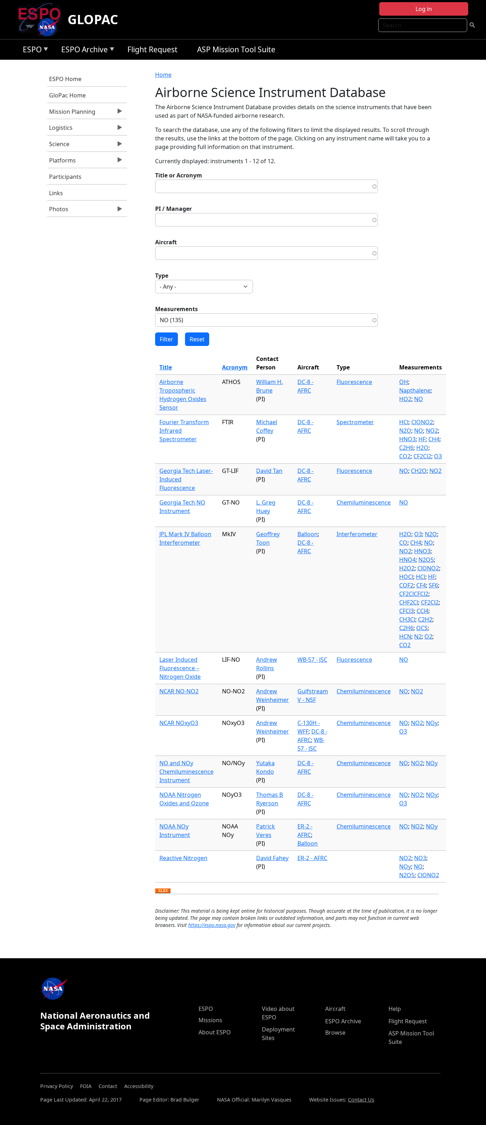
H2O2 (406, 568)
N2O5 (426, 560)
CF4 (421, 585)
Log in (424, 9)
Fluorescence (354, 382)
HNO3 (407, 439)
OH (403, 382)
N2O (405, 430)
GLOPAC (93, 19)
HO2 (405, 399)
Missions (210, 1020)
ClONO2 (422, 422)
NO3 (420, 858)
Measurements (176, 309)
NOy (432, 723)
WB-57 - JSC (312, 659)
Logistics (60, 129)
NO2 (432, 430)
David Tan (269, 471)
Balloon (307, 534)
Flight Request (152, 49)
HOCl (406, 577)
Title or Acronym (178, 175)
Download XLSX (162, 891)
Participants (65, 177)
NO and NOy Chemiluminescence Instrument (186, 771)
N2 (418, 636)
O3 (438, 456)
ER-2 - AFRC (312, 858)
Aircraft (166, 242)
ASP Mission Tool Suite (236, 49)
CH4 (433, 439)
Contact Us (361, 1099)
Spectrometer (355, 422)
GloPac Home (67, 95)
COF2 (406, 585)
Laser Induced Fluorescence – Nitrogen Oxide (180, 668)
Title (165, 367)
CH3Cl (407, 619)
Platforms (61, 162)
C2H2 (425, 619)
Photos (57, 211)
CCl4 (422, 611)
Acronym (235, 367)
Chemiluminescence (364, 502)
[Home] (42, 19)
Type (161, 275)
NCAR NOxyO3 (178, 723)
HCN (405, 636)
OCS (422, 628)
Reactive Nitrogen (183, 858)
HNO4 (407, 560)
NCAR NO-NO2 (179, 691)
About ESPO (215, 1032)
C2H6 (406, 448)
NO (418, 399)
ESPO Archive (83, 50)
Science (58, 145)
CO (403, 542)
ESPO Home (65, 79)
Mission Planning (71, 113)
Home (163, 75)
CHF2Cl (408, 602)
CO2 (405, 456)
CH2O (419, 471)
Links (56, 193)
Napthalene (414, 390)
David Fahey (272, 858)
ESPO (30, 50)
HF (422, 439)
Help (395, 1009)
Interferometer (357, 534)
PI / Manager (173, 209)
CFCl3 (406, 611)
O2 (428, 636)
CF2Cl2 (422, 456)
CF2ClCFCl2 (413, 594)
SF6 (433, 585)
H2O (422, 448)
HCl (403, 422)
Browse (335, 1032)
